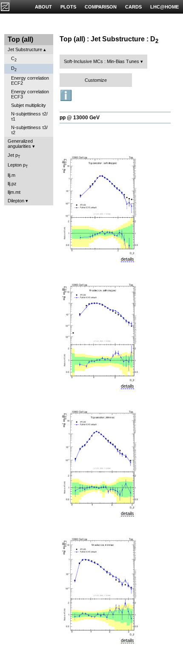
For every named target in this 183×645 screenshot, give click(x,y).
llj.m (11, 175)
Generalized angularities (20, 143)
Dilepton (16, 200)
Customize (96, 80)
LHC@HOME (164, 6)
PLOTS (68, 6)
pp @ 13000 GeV (80, 118)
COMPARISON (101, 6)
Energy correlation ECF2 (30, 80)
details (127, 259)
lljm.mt (14, 192)
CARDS (133, 6)
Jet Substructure (25, 49)
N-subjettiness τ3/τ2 (29, 130)
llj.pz (12, 183)
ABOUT (43, 6)
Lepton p (18, 165)
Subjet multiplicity (28, 105)
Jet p (14, 156)
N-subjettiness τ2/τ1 (29, 116)
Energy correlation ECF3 (30, 94)
